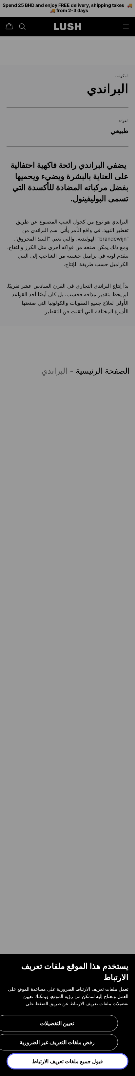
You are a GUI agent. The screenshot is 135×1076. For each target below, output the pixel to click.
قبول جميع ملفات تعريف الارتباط (67, 1061)
